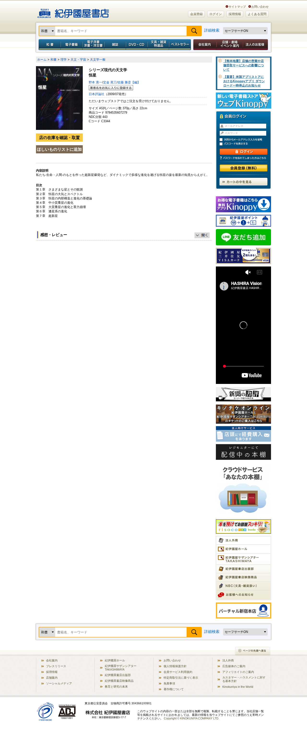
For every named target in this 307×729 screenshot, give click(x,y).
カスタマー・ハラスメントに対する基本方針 (244, 679)
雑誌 (115, 44)
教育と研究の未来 (116, 686)
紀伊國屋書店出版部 (118, 675)
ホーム (42, 59)
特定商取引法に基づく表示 (181, 677)
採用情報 (235, 14)
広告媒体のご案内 (233, 666)
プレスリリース (56, 666)
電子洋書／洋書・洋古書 (93, 44)
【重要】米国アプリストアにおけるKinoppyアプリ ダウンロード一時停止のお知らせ (244, 81)
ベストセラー (180, 44)
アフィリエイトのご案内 (238, 671)
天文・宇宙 (78, 59)
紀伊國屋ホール (115, 660)
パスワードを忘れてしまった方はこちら (243, 158)
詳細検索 (211, 30)
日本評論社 (96, 94)
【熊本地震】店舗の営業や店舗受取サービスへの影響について (243, 65)
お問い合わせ (260, 6)
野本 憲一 (95, 82)
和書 (48, 44)
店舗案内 (52, 677)
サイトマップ (237, 6)
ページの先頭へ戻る (253, 651)
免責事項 (169, 683)
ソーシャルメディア (59, 683)
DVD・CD (137, 44)
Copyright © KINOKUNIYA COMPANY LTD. (191, 718)
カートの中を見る (243, 181)
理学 (63, 59)
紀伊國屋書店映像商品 (119, 680)
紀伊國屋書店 (73, 11)
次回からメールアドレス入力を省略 (245, 139)
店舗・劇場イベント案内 (229, 44)
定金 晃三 (110, 82)
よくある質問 (257, 14)
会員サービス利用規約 (178, 671)
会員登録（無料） (243, 168)
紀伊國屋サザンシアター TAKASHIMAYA (120, 667)
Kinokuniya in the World (237, 686)
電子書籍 (71, 44)
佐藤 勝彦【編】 (129, 82)
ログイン (215, 14)
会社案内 (204, 44)
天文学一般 (98, 59)
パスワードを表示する (245, 143)
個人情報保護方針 (175, 666)
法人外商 (228, 660)
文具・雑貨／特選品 (158, 44)
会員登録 (196, 14)
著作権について (174, 689)
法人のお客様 (255, 44)
